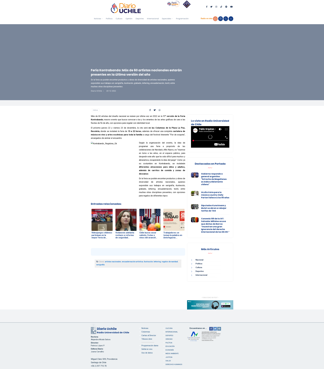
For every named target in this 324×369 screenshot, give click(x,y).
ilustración (148, 262)
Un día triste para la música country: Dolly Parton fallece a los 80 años (215, 195)
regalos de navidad (170, 262)
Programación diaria (149, 345)
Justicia (169, 357)
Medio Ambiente (172, 353)
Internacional (153, 18)
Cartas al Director (148, 335)
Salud (168, 361)
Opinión (129, 18)
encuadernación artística (132, 262)
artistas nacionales (113, 262)
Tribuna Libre (146, 339)
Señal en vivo (146, 349)
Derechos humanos (174, 364)
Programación (182, 18)
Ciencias (169, 339)
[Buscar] (225, 18)
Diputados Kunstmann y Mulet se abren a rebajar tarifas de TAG (213, 208)
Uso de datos (147, 353)
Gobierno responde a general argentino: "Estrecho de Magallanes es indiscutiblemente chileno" (214, 179)
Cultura (119, 18)
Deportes (140, 18)
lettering (157, 262)
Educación (170, 346)
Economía (170, 350)
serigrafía (100, 265)
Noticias (97, 18)
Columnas (145, 332)
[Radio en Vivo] (215, 18)
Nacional (199, 260)
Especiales (166, 18)
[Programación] (220, 18)
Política (109, 18)
